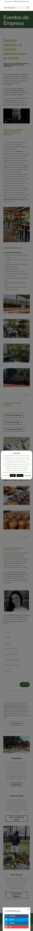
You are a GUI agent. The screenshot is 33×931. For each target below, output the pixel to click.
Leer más (27, 475)
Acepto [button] (13, 475)
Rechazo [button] (20, 475)
